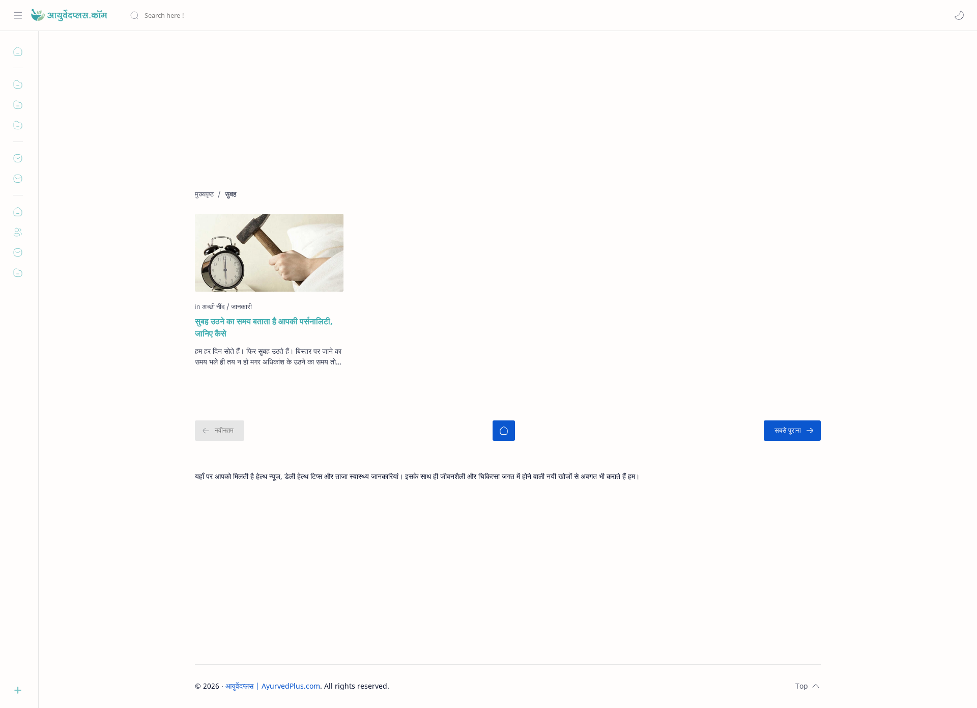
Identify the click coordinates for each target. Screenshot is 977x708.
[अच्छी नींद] (215, 306)
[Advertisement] (500, 117)
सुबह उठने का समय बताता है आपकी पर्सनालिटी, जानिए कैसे (264, 327)
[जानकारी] (241, 306)
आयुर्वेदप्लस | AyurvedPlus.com (272, 686)
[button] (959, 15)
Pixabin (452, 686)
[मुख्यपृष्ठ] (504, 430)
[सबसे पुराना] (792, 430)
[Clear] (290, 15)
